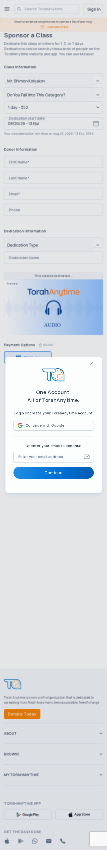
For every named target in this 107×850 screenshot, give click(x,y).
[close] (92, 363)
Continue (53, 472)
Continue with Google (45, 425)
